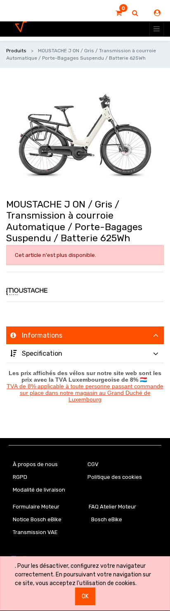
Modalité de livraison (39, 490)
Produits (16, 51)
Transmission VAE (35, 532)
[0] (119, 13)
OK (85, 596)
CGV (93, 464)
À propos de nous (35, 464)
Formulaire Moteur (36, 507)
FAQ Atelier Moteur (112, 507)
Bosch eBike (106, 519)
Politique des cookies (114, 477)
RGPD (20, 477)
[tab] (85, 335)
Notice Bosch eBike (37, 519)
